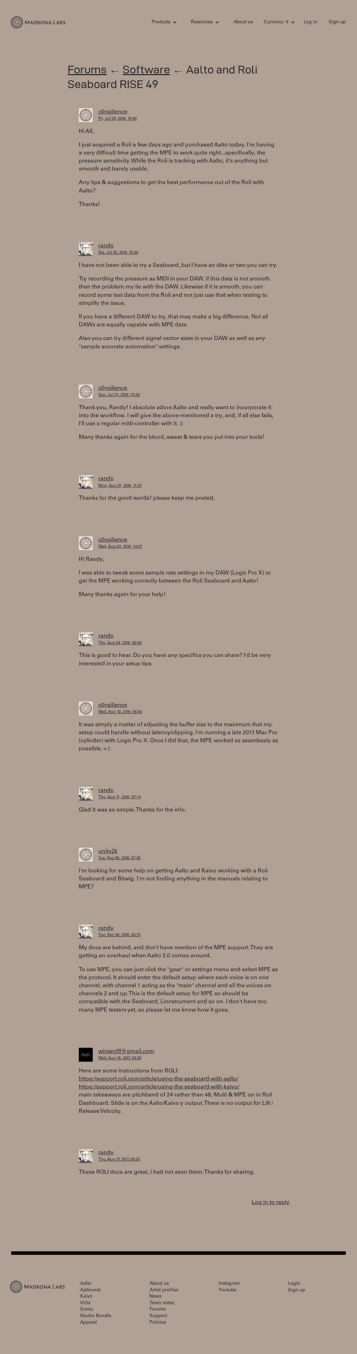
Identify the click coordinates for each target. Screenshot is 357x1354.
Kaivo (86, 1296)
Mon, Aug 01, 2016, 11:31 (120, 486)
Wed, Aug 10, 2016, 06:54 (120, 712)
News (155, 1296)
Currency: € (276, 22)
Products (161, 22)
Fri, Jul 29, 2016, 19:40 (117, 119)
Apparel (88, 1323)
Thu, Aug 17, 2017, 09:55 (119, 1160)
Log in (310, 22)
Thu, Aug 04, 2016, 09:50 (120, 643)
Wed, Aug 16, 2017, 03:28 (119, 1058)
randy (106, 246)
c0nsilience (112, 112)
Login (294, 1284)
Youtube (227, 1290)
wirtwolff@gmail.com (126, 1051)
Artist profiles (164, 1290)
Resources (202, 22)
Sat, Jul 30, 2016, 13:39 (118, 253)
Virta (85, 1303)
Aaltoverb (90, 1290)
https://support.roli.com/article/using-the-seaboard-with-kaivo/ (159, 1087)
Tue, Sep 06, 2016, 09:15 (119, 935)
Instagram (229, 1284)
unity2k (107, 851)
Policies (158, 1323)
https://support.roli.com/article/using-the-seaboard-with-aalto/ (158, 1079)
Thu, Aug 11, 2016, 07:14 (119, 797)
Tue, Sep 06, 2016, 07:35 (119, 858)
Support (158, 1316)
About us (243, 22)
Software (146, 69)
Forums (87, 69)
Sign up (337, 22)
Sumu (86, 1309)
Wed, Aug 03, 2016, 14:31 (120, 547)
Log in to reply (270, 1202)
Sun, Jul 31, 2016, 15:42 (119, 395)
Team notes (162, 1303)
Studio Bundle (95, 1316)
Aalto (85, 1284)
